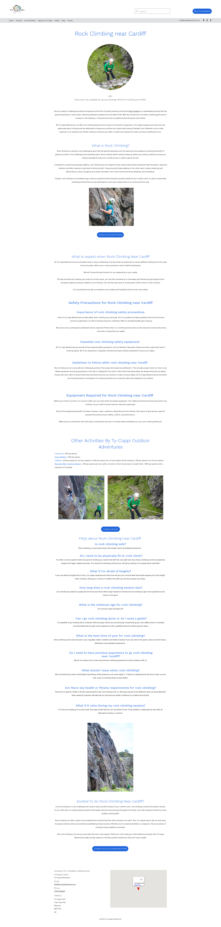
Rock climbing (134, 111)
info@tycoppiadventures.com (189, 20)
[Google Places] (204, 20)
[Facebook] (207, 20)
